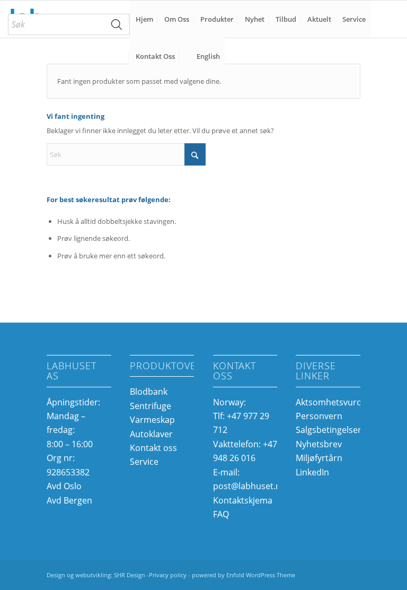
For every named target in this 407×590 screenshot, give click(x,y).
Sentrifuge (150, 406)
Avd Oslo (64, 486)
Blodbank (148, 391)
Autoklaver (151, 434)
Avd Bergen (69, 500)
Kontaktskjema (242, 500)
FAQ (221, 514)
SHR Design (130, 575)
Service (144, 461)
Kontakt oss (153, 448)
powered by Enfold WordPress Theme (243, 575)
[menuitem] (69, 24)
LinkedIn (312, 472)
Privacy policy (168, 575)
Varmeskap (152, 420)
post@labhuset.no (249, 486)
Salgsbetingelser (328, 430)
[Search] (116, 24)
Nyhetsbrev (319, 444)
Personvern (319, 416)
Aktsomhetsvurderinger (343, 402)
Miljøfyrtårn (319, 458)
